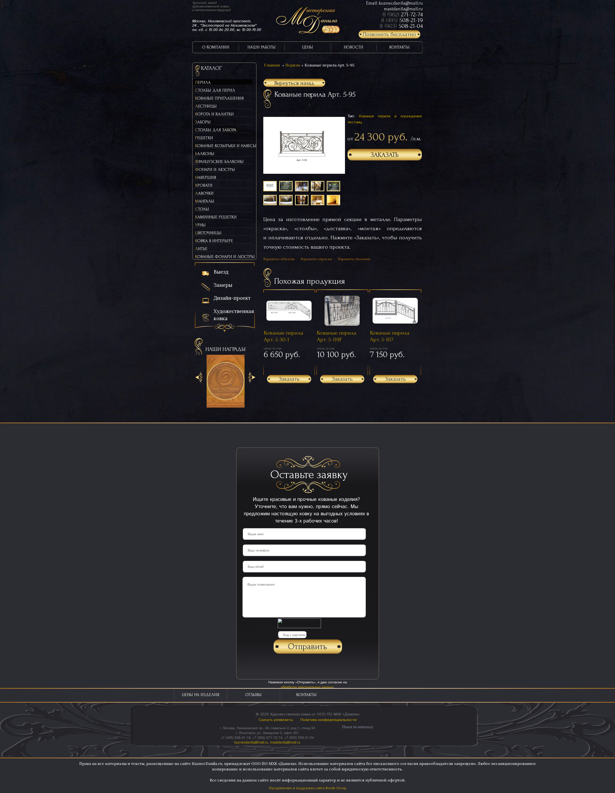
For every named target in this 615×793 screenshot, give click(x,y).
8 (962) (402, 14)
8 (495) (402, 20)
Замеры (223, 285)
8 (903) (401, 26)
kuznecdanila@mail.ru (401, 3)
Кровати (203, 185)
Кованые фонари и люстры (223, 256)
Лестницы (206, 106)
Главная (272, 65)
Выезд (221, 272)
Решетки (204, 138)
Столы (202, 209)
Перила (203, 82)
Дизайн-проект (232, 298)
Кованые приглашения (219, 98)
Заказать (289, 379)
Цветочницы (208, 233)
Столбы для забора (215, 130)
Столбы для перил (215, 90)
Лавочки (204, 193)
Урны (200, 225)
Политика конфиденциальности (328, 720)
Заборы (203, 122)
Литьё (201, 248)
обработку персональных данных (307, 686)
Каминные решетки (216, 217)
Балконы (204, 153)
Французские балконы (219, 161)
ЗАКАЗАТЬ (385, 155)
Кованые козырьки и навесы (223, 146)
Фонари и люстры (215, 169)
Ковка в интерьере (214, 241)
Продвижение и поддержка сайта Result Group (307, 788)
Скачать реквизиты (276, 720)
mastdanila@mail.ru (403, 9)
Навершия (205, 177)
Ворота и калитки (214, 114)
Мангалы (204, 201)
